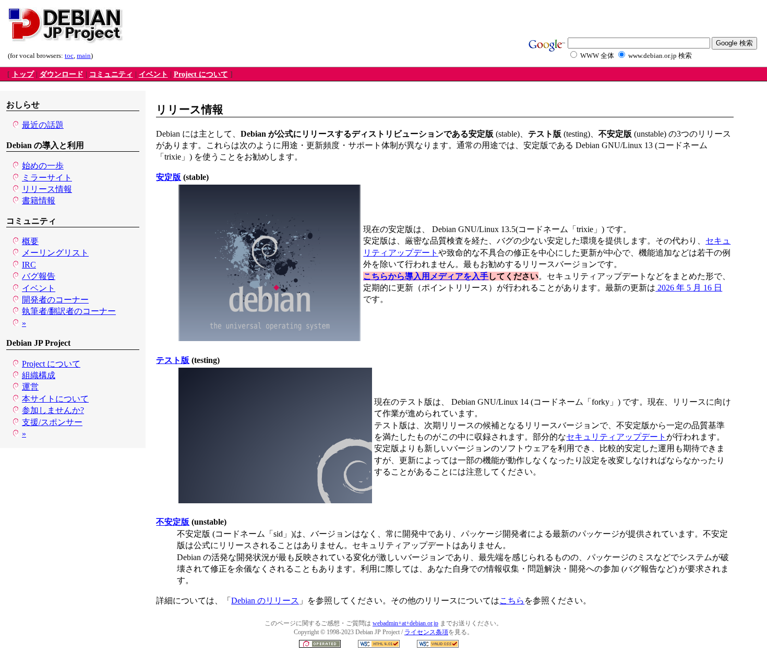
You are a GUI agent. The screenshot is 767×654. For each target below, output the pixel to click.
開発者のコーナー (55, 299)
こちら (511, 600)
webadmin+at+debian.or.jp (405, 623)
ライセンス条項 (426, 632)
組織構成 (38, 375)
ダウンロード (61, 74)
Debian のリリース (265, 600)
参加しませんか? (53, 410)
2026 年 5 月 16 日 (688, 287)
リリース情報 (47, 189)
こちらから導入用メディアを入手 (425, 276)
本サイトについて (55, 398)
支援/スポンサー (52, 422)
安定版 (168, 177)
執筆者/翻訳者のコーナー (69, 311)
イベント (153, 74)
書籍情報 (38, 200)
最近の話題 (43, 124)
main (84, 55)
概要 (30, 241)
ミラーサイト (47, 177)
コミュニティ (111, 74)
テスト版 (172, 360)
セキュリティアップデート (616, 436)
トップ (23, 74)
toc (69, 55)
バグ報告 (38, 276)
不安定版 (172, 521)
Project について (201, 74)
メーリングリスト (55, 252)
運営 (30, 386)
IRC (29, 264)
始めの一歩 (43, 165)
